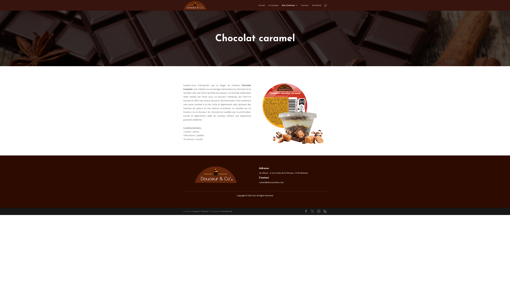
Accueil (262, 5)
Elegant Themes (200, 211)
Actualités (316, 5)
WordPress (227, 211)
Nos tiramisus (288, 5)
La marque (273, 5)
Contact (305, 5)
